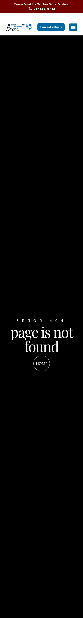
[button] (73, 27)
